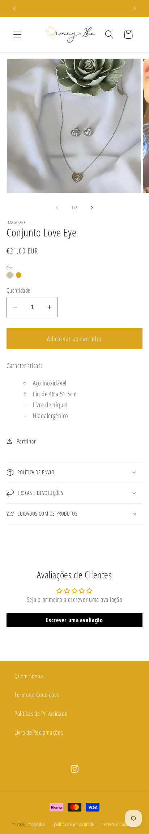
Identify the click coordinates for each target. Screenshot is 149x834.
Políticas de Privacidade (40, 713)
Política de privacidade (74, 824)
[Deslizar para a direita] (92, 208)
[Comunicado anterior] (14, 8)
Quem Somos (29, 676)
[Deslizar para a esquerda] (57, 208)
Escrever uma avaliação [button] (74, 620)
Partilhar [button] (26, 441)
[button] (17, 34)
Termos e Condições (36, 694)
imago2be (36, 824)
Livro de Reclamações (38, 732)
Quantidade (18, 290)
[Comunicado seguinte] (134, 8)
